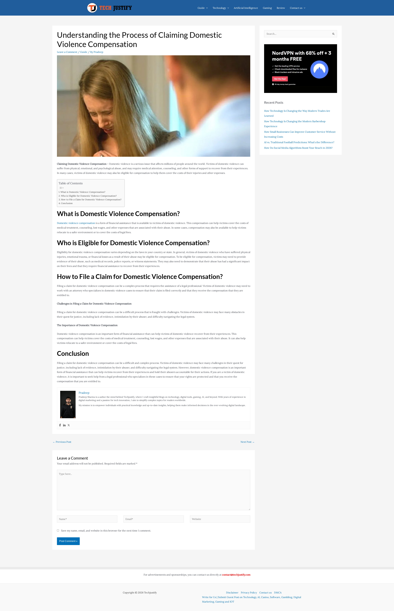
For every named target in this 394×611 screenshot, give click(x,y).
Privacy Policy (249, 592)
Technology (219, 7)
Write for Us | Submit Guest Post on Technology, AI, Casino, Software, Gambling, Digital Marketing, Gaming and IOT (251, 599)
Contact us (296, 7)
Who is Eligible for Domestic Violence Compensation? (89, 195)
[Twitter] (68, 425)
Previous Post (62, 441)
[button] (206, 7)
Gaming (267, 7)
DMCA (277, 592)
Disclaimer (232, 592)
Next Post (248, 441)
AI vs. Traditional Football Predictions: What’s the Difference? (299, 142)
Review (281, 7)
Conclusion (67, 203)
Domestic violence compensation (76, 223)
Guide (201, 7)
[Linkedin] (64, 425)
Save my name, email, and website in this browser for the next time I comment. (106, 530)
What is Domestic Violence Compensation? (82, 191)
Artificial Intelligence (246, 7)
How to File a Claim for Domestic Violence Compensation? (91, 199)
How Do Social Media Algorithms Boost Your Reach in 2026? (298, 147)
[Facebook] (60, 425)
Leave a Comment (67, 51)
